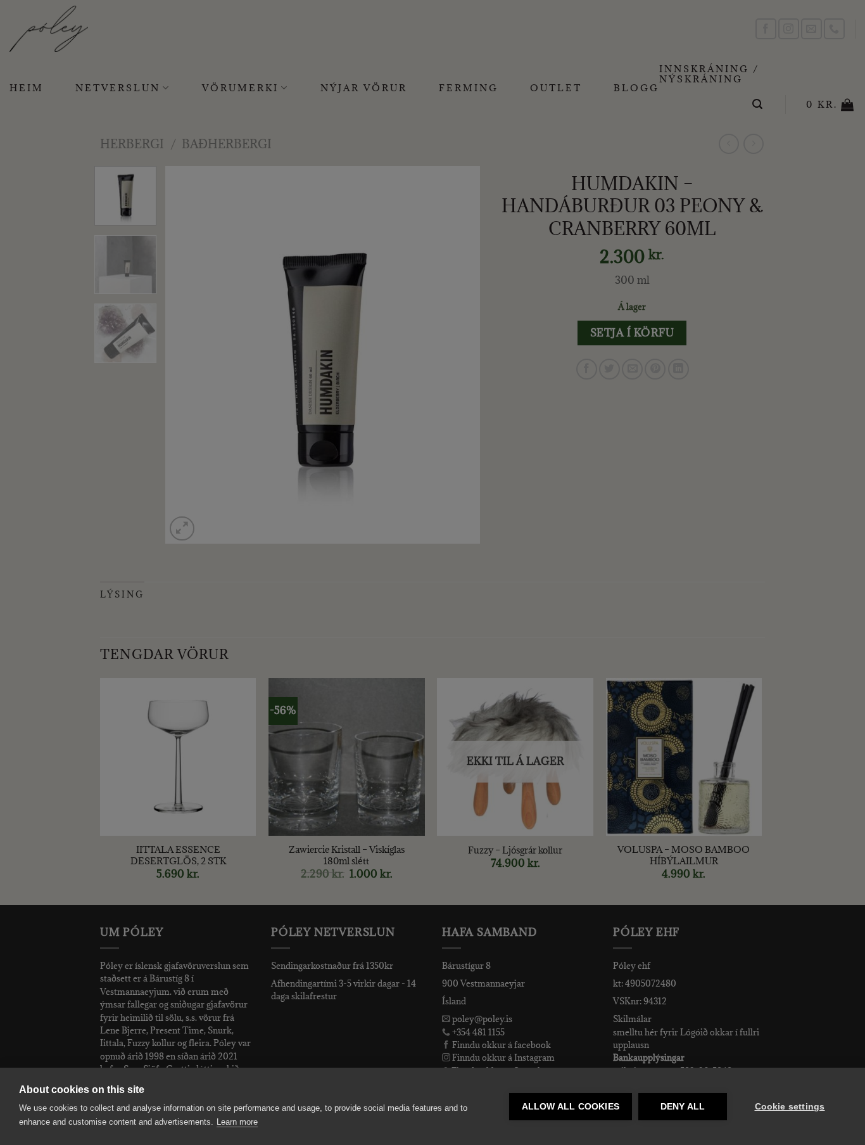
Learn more (237, 1122)
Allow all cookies (570, 1106)
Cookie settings (790, 1106)
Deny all (682, 1106)
